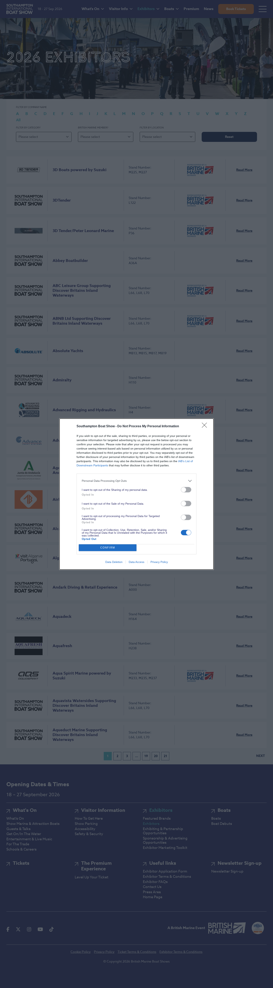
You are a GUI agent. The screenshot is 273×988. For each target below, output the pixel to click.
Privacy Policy (159, 562)
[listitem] (136, 481)
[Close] (205, 426)
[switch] (186, 489)
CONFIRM (107, 547)
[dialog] (136, 494)
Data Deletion (114, 562)
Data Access (136, 562)
